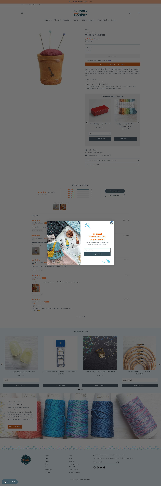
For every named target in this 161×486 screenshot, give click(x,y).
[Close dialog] (111, 222)
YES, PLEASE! (97, 254)
